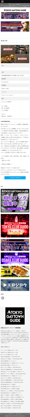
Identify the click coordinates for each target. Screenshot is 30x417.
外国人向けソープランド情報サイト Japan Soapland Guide (13, 373)
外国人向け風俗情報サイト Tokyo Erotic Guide (10, 356)
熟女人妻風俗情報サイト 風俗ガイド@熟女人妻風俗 (11, 399)
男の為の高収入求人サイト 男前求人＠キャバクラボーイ (12, 363)
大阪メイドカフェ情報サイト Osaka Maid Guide (11, 378)
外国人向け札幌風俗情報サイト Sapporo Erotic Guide (12, 380)
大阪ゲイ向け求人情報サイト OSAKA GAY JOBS (11, 407)
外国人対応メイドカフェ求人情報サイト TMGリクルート (12, 371)
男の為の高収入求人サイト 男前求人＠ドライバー (11, 392)
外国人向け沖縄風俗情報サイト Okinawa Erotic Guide (12, 382)
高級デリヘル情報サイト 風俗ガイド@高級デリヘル (11, 395)
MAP (22, 75)
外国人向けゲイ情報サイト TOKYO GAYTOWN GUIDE (12, 403)
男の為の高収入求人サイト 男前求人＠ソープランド (11, 375)
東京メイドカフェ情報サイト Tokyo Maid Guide (11, 367)
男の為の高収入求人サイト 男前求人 (8, 384)
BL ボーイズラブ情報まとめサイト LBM (9, 354)
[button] (2, 2)
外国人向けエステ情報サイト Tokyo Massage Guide (11, 358)
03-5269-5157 (5, 82)
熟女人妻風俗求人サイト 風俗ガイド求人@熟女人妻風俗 (12, 401)
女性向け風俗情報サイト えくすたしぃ (9, 361)
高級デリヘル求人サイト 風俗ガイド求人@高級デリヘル (12, 397)
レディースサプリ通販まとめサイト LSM (9, 350)
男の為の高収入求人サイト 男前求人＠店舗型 (10, 388)
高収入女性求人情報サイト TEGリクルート (10, 365)
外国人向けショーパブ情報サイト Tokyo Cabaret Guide (12, 390)
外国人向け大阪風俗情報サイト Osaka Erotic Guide (11, 369)
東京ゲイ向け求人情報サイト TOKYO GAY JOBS (11, 405)
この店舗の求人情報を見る (15, 177)
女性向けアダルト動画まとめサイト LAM (9, 352)
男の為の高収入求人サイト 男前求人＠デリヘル (10, 386)
